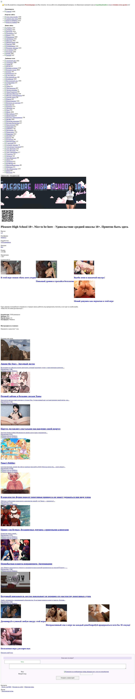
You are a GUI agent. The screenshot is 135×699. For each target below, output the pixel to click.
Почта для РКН (6, 687)
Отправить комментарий (67, 678)
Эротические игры (7, 691)
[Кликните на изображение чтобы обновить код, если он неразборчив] (86, 671)
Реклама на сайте (17, 687)
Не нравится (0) (14, 175)
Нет (2, 247)
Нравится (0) (4, 175)
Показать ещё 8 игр (7, 652)
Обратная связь (29, 687)
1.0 (2, 233)
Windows (3, 237)
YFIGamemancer (6, 242)
